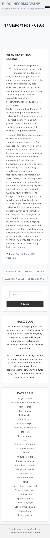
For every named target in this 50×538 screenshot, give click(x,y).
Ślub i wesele (25, 494)
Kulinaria (25, 452)
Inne (25, 440)
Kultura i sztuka (25, 457)
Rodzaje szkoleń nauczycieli (25, 271)
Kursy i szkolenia (25, 461)
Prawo (25, 482)
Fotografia (25, 432)
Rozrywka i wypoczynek (25, 486)
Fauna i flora (25, 419)
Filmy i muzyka (25, 423)
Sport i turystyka (25, 502)
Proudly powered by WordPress (25, 529)
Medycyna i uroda (25, 469)
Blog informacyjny (21, 4)
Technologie (25, 511)
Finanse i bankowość (25, 427)
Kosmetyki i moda (25, 448)
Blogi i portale (25, 398)
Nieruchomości (25, 477)
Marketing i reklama (25, 465)
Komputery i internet (25, 444)
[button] (47, 6)
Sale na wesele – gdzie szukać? (25, 279)
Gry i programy (25, 436)
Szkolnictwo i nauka (25, 507)
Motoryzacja (25, 473)
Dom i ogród (25, 407)
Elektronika (25, 415)
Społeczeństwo (25, 498)
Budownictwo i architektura (25, 402)
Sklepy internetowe (25, 490)
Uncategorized (25, 515)
